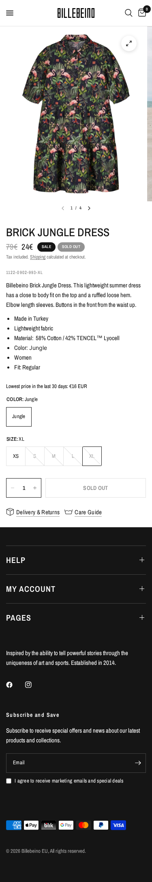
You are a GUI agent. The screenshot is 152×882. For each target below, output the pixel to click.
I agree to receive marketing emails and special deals (69, 780)
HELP (16, 559)
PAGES (18, 617)
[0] (140, 13)
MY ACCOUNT (31, 588)
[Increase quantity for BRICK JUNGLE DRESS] (35, 488)
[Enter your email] (138, 763)
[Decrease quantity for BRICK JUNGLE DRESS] (12, 488)
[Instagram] (34, 685)
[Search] (128, 13)
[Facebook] (15, 685)
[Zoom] (129, 43)
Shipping (37, 257)
